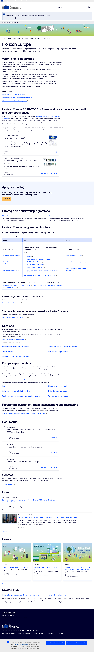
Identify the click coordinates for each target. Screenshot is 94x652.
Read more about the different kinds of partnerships (16, 379)
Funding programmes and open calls (33, 38)
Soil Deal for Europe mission (58, 352)
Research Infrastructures (10, 270)
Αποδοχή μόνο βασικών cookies (76, 643)
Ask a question (8, 484)
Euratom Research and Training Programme (14, 317)
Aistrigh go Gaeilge (10, 18)
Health (29, 256)
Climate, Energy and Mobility (35, 267)
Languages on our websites (24, 633)
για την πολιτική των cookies (20, 644)
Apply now (7, 198)
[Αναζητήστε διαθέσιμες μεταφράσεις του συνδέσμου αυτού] (24, 94)
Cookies (35, 633)
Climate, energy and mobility (58, 386)
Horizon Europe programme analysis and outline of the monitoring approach (23, 413)
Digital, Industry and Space (35, 264)
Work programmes (54, 216)
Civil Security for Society (34, 262)
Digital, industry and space (57, 391)
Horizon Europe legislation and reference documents (20, 595)
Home (3, 38)
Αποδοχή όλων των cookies (56, 643)
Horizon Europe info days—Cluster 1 (16, 567)
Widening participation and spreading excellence (17, 285)
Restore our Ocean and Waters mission (16, 356)
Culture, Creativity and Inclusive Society (38, 259)
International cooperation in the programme (14, 100)
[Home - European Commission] (13, 7)
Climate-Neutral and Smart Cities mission (62, 347)
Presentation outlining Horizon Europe (13, 94)
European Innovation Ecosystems (75, 262)
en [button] (61, 7)
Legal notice (51, 633)
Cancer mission (7, 352)
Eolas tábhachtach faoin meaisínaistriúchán (26, 18)
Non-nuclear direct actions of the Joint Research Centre (39, 275)
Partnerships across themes (58, 396)
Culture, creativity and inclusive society (16, 391)
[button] (44, 152)
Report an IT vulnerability (8, 633)
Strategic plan (7, 216)
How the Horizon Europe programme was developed (17, 97)
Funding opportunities (18, 38)
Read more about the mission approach (13, 339)
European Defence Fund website (11, 303)
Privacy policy (42, 633)
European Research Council (11, 255)
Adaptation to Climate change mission (15, 347)
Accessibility (60, 633)
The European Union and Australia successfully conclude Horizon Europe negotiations (48, 517)
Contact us (38, 630)
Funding (9, 38)
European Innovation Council (74, 255)
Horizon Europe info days (57, 595)
